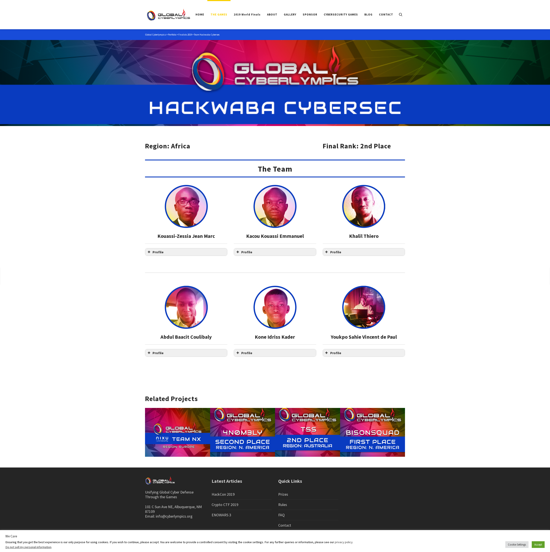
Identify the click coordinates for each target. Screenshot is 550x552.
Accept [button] (538, 544)
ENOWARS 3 (221, 514)
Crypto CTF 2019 (225, 504)
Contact (284, 525)
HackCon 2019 (223, 494)
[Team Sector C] (533, 275)
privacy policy (343, 542)
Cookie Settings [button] (517, 544)
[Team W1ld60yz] (17, 275)
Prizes (283, 494)
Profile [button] (158, 252)
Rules (282, 504)
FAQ (281, 514)
